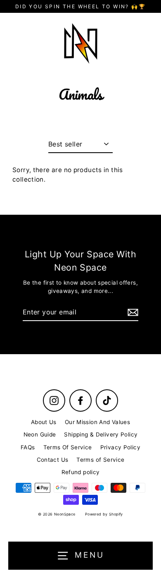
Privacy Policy (120, 447)
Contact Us (53, 459)
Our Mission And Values (97, 422)
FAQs (28, 447)
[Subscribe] (131, 312)
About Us (44, 422)
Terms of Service (100, 459)
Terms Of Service (67, 447)
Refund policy (81, 472)
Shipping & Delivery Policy (100, 434)
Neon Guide (40, 434)
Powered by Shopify (104, 514)
